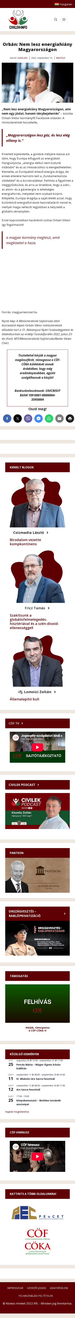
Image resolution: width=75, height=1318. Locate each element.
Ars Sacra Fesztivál (28, 1089)
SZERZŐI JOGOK (36, 1288)
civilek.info (22, 57)
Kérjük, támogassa (38, 1027)
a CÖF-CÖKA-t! (37, 1030)
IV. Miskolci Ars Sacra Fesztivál (35, 1078)
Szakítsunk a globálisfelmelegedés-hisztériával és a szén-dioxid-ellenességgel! (34, 621)
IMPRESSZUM (15, 1288)
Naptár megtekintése (17, 1111)
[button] (56, 19)
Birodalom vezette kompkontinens (25, 541)
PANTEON (17, 853)
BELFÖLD (60, 57)
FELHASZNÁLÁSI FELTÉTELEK (36, 1295)
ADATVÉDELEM (59, 1288)
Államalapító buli (24, 699)
